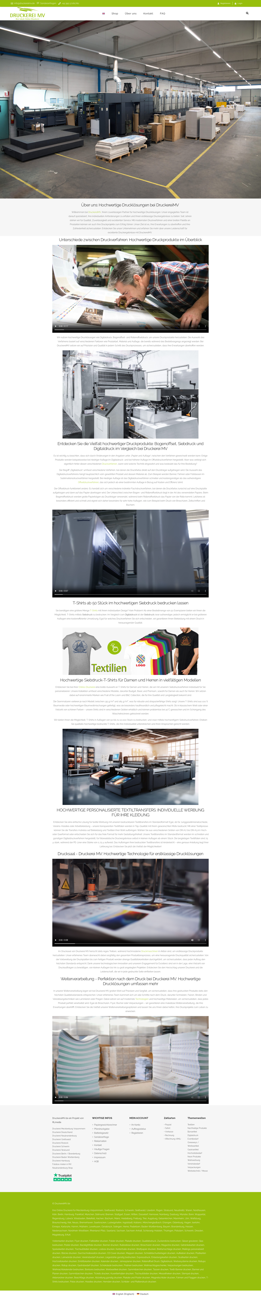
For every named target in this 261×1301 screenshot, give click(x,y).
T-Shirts (94, 610)
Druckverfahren (109, 464)
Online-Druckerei (87, 687)
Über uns (131, 13)
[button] (247, 13)
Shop (115, 13)
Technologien (142, 999)
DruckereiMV (94, 212)
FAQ (162, 13)
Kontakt (148, 13)
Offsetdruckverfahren (88, 482)
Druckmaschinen (149, 951)
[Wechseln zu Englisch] (103, 13)
